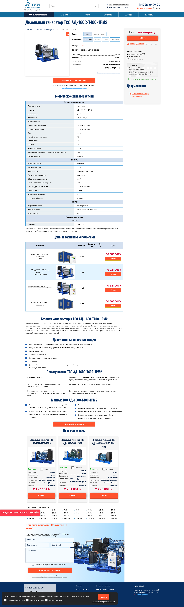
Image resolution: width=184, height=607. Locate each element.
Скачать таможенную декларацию (140, 95)
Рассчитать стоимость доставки (142, 79)
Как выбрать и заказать (105, 589)
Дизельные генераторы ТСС (136, 54)
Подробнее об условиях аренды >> (74, 88)
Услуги (87, 15)
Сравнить (47, 469)
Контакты (149, 15)
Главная (29, 30)
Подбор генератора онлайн (20, 512)
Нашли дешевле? (137, 43)
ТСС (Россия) (81, 106)
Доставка (108, 15)
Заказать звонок (144, 8)
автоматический (99, 34)
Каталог (79, 586)
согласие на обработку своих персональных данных (49, 577)
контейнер (115, 39)
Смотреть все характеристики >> (108, 73)
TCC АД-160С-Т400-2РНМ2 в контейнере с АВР (40, 256)
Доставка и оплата (103, 586)
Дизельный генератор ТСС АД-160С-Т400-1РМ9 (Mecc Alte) (104, 443)
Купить (113, 258)
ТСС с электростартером (135, 59)
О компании (66, 15)
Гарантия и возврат (83, 589)
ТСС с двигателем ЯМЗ (134, 56)
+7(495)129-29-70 (148, 5)
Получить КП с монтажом (74, 424)
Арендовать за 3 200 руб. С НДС (74, 80)
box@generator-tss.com (119, 5)
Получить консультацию (49, 570)
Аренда (128, 15)
